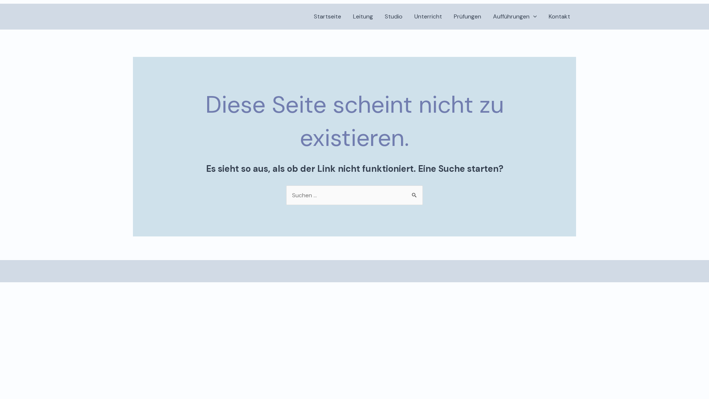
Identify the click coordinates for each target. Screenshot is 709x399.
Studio (394, 16)
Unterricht (428, 16)
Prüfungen (467, 16)
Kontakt (559, 16)
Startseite (327, 16)
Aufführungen (511, 16)
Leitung (363, 16)
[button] (533, 17)
